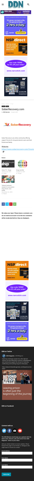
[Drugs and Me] (22, 163)
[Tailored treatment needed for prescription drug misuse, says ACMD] (8, 179)
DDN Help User (6, 112)
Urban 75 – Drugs (6, 170)
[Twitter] (7, 204)
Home (3, 103)
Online (7, 103)
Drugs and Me (20, 170)
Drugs (12, 103)
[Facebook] (3, 204)
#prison (26, 359)
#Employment (27, 360)
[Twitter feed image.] (17, 385)
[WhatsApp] (14, 204)
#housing (14, 360)
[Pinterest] (11, 204)
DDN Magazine (10, 356)
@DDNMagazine (19, 356)
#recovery (25, 363)
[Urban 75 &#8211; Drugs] (8, 163)
